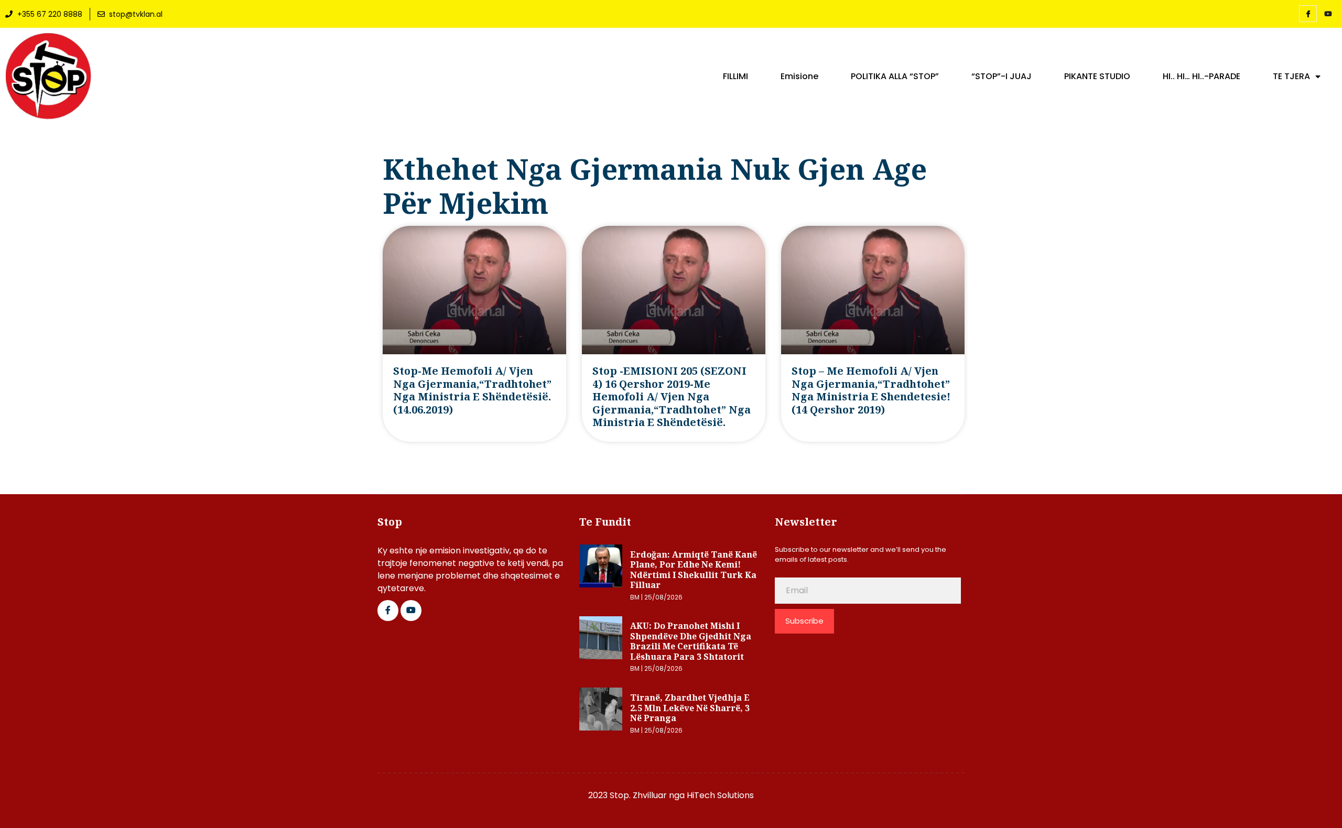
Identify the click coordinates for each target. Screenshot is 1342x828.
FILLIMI (735, 76)
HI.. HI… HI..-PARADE (1201, 76)
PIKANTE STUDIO (1097, 76)
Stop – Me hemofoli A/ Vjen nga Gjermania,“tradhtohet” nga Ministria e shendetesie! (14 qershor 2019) (871, 390)
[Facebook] (1308, 13)
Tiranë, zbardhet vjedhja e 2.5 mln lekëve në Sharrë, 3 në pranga (690, 708)
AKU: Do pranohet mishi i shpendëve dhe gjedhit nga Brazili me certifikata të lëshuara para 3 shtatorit (690, 641)
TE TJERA (1291, 76)
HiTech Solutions (720, 795)
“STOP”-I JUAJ (1001, 76)
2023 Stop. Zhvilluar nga (637, 795)
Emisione (799, 76)
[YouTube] (1328, 14)
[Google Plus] (411, 610)
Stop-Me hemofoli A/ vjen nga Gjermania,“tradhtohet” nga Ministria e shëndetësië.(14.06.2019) (472, 390)
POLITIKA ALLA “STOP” (895, 76)
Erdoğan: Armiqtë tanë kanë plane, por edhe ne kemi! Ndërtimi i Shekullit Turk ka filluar (693, 570)
